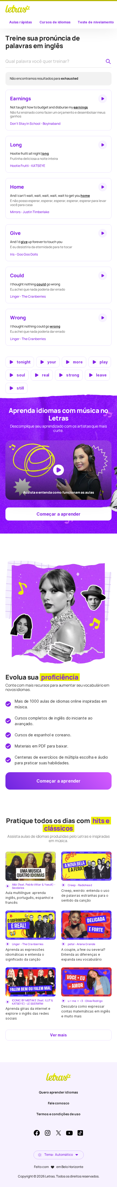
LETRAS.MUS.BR (17, 9)
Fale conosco (58, 1103)
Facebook (36, 1133)
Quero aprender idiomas (58, 1092)
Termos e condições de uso (58, 1114)
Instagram (47, 1133)
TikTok (80, 1133)
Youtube (69, 1133)
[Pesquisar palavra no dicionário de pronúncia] (108, 61)
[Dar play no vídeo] (58, 470)
